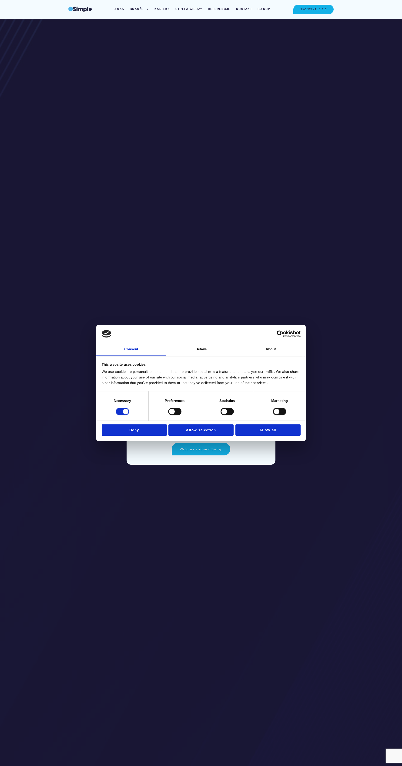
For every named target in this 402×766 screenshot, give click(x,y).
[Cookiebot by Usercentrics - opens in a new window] (280, 333)
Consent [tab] (131, 349)
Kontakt (244, 9)
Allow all (268, 430)
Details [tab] (201, 349)
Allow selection (201, 430)
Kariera (162, 9)
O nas (119, 9)
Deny (134, 430)
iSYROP (264, 9)
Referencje (219, 9)
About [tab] (271, 349)
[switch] (174, 411)
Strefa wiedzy (188, 9)
